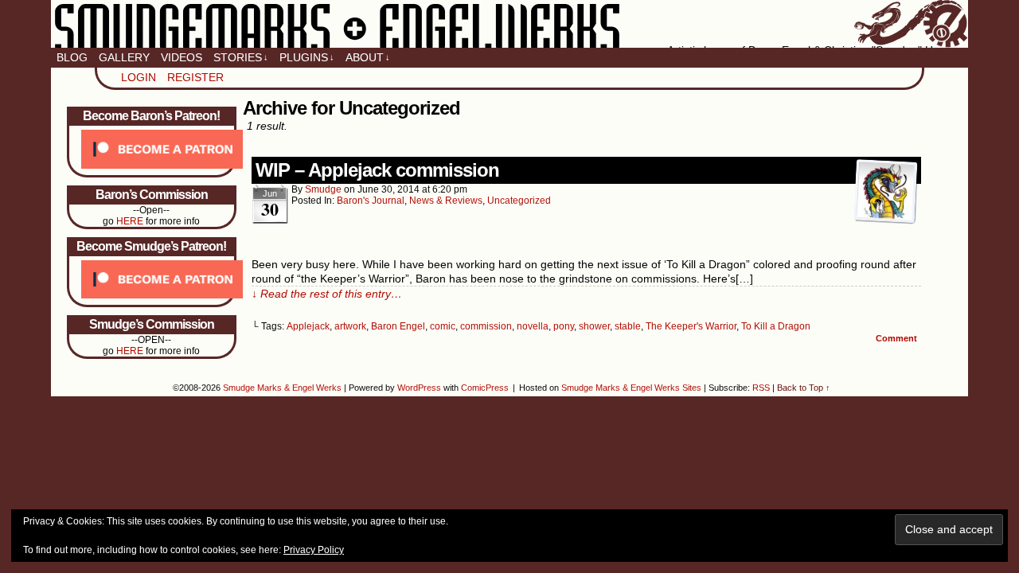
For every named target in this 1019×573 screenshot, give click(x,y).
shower (594, 326)
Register (195, 77)
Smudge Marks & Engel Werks (509, 24)
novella (533, 326)
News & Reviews (445, 200)
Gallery (124, 57)
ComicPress (485, 387)
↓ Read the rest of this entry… (327, 293)
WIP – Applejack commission (377, 170)
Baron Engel (398, 326)
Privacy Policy (313, 549)
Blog (72, 57)
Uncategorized (519, 200)
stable (628, 326)
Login (138, 77)
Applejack (308, 326)
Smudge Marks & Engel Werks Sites (631, 387)
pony (563, 326)
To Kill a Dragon (775, 326)
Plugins (306, 57)
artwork (350, 326)
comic (442, 326)
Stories (240, 57)
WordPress (419, 387)
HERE (129, 221)
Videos (181, 57)
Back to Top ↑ (803, 387)
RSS (761, 387)
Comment (897, 338)
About (368, 57)
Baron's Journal (370, 200)
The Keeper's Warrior (691, 326)
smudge (323, 189)
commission (486, 326)
